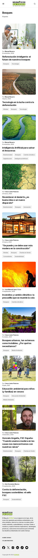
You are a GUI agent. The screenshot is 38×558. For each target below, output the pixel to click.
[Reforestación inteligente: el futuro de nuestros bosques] (19, 36)
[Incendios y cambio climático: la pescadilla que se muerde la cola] (19, 274)
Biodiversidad (7, 155)
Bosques (6, 64)
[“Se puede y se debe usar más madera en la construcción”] (19, 225)
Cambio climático (29, 155)
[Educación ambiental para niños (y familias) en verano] (19, 368)
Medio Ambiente (17, 350)
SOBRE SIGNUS (6, 537)
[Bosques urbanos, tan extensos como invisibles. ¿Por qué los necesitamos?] (19, 320)
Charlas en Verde (25, 252)
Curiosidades (7, 256)
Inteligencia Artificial (21, 158)
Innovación (27, 207)
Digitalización (7, 158)
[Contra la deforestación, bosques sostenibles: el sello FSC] (19, 469)
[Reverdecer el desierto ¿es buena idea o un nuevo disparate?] (19, 176)
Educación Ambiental (18, 396)
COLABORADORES (7, 540)
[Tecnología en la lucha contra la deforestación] (19, 82)
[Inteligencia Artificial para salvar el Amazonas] (19, 127)
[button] (3, 4)
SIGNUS (11, 518)
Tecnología (15, 64)
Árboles (5, 109)
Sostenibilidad (19, 256)
